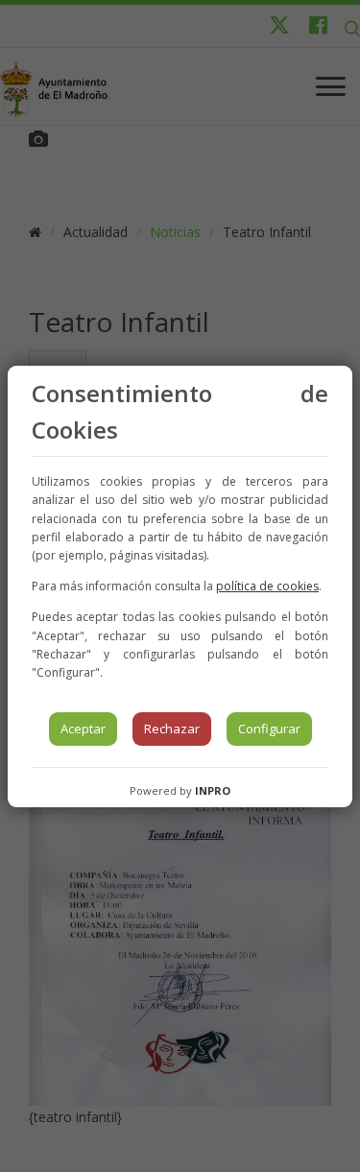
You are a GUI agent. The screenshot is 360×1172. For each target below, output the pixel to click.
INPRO (212, 790)
